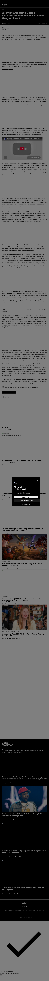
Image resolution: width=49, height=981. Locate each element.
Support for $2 (25, 497)
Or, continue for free (26, 504)
